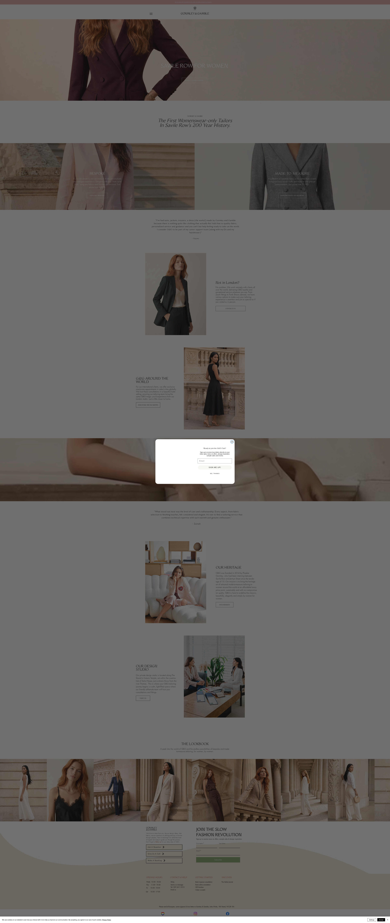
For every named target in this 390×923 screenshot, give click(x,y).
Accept (381, 920)
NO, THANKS (215, 474)
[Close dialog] (232, 439)
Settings (371, 920)
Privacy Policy (106, 920)
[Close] (387, 919)
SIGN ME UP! (215, 468)
